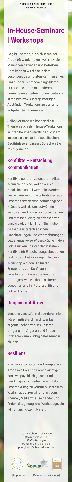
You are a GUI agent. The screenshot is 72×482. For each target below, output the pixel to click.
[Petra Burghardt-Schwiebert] (36, 5)
